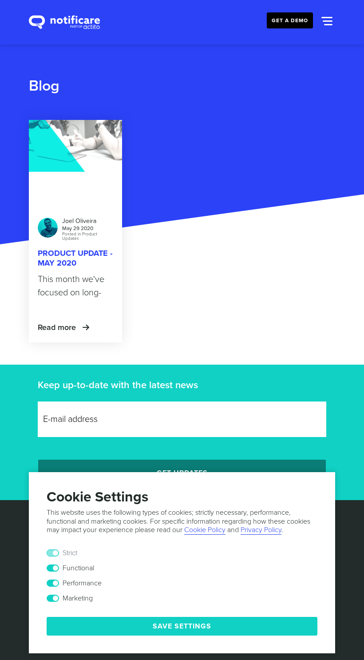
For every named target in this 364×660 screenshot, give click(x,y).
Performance (82, 583)
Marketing (78, 598)
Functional (78, 568)
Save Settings (182, 626)
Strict (70, 553)
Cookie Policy (205, 529)
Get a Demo (290, 20)
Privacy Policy (261, 529)
